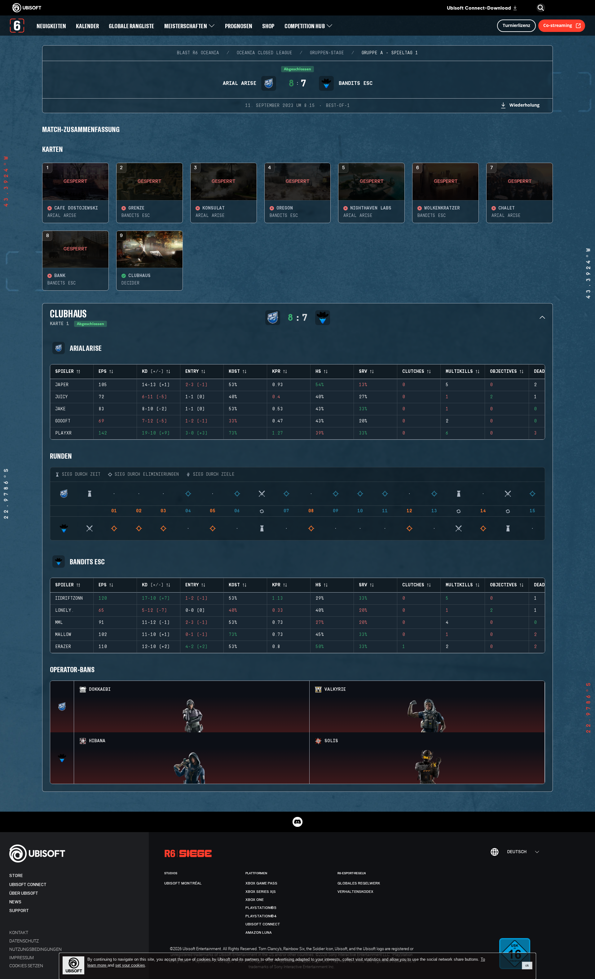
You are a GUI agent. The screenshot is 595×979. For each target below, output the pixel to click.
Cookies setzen (26, 965)
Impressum (21, 957)
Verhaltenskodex (355, 891)
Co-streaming (557, 25)
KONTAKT (18, 932)
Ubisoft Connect (27, 884)
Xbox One (254, 899)
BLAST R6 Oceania (198, 53)
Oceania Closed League (264, 53)
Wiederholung (524, 105)
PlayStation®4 (261, 916)
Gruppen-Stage (327, 53)
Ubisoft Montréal (183, 883)
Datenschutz (24, 941)
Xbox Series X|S (260, 891)
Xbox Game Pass (261, 883)
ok (527, 965)
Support (19, 910)
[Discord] (297, 822)
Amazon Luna (258, 932)
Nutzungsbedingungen (35, 949)
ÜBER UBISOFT (23, 893)
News (15, 902)
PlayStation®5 (260, 908)
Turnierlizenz (516, 25)
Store (16, 875)
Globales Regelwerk (358, 883)
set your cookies (130, 965)
